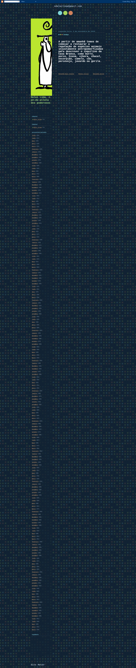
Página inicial (83, 74)
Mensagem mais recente (66, 74)
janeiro (34, 152)
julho (34, 135)
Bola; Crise (37, 119)
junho (34, 138)
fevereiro (35, 149)
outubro (34, 160)
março (34, 146)
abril (34, 143)
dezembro (35, 154)
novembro (35, 157)
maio (33, 141)
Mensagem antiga (98, 74)
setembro (35, 163)
